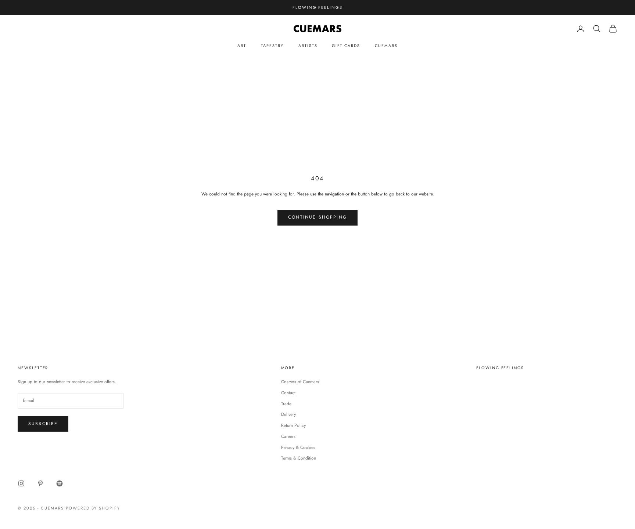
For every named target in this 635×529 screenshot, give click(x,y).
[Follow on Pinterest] (40, 483)
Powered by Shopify (93, 508)
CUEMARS (386, 45)
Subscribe (43, 423)
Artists (308, 45)
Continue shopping (317, 217)
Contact (288, 392)
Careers (288, 436)
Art (241, 45)
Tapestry (272, 45)
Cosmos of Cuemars (300, 381)
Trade (286, 403)
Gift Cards (346, 45)
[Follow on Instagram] (21, 483)
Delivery (288, 414)
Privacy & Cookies (298, 447)
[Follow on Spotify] (59, 483)
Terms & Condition (298, 458)
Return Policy (293, 425)
